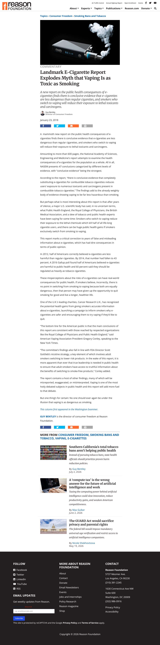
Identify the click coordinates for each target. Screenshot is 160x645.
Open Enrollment (130, 3)
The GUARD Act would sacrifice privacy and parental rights (91, 522)
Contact (63, 578)
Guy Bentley (48, 416)
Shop (62, 610)
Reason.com (132, 8)
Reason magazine (68, 606)
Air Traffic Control (98, 3)
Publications (113, 8)
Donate (145, 8)
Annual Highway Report (114, 3)
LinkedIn (21, 579)
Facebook (22, 569)
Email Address (22, 607)
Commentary (50, 67)
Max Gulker (78, 509)
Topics (98, 8)
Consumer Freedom (60, 16)
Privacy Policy (112, 607)
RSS (18, 588)
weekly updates (26, 601)
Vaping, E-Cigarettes (70, 438)
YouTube (22, 584)
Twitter (20, 574)
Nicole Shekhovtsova (83, 543)
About (73, 8)
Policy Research (67, 601)
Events (140, 3)
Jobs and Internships (70, 596)
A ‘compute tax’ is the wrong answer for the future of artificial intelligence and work (92, 483)
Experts (85, 8)
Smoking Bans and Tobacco (90, 16)
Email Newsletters (69, 587)
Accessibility (112, 611)
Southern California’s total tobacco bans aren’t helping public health (93, 448)
